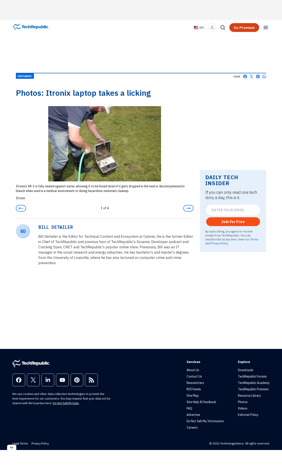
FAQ (189, 408)
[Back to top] (273, 456)
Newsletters (195, 383)
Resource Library (249, 396)
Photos (243, 402)
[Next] (188, 208)
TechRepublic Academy (254, 383)
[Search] (223, 27)
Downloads (245, 370)
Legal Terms (20, 443)
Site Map (193, 396)
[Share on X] (251, 76)
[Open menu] (266, 27)
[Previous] (21, 208)
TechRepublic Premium (253, 389)
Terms (254, 239)
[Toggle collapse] (11, 447)
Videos (242, 408)
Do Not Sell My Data (66, 403)
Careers (192, 427)
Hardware (25, 76)
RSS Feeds (194, 389)
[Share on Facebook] (245, 76)
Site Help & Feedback (201, 402)
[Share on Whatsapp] (264, 76)
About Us (193, 370)
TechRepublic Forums (252, 376)
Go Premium (244, 27)
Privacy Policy (219, 243)
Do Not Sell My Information (205, 421)
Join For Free (233, 221)
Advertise (193, 415)
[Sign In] (212, 27)
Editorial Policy (248, 415)
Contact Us (194, 376)
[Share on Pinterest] (258, 76)
